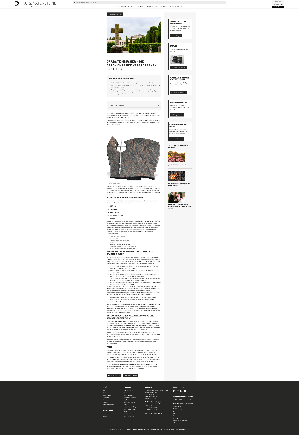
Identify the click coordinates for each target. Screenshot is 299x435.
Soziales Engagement (152, 6)
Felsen (125, 404)
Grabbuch (136, 188)
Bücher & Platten (128, 390)
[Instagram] (178, 391)
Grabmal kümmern (141, 310)
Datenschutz (106, 416)
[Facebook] (174, 391)
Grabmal (129, 115)
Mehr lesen (170, 166)
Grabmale (109, 120)
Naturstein (139, 201)
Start (118, 6)
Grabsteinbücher (111, 113)
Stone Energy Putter (129, 416)
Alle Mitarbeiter (177, 406)
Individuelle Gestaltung (130, 407)
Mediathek (105, 402)
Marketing (175, 418)
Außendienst (176, 423)
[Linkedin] (185, 391)
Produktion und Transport (180, 420)
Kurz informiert (164, 6)
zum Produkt (116, 183)
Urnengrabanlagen (129, 414)
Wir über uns (140, 6)
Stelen (125, 411)
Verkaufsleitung (177, 416)
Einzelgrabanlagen (129, 395)
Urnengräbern (147, 297)
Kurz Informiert (107, 400)
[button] (278, 1)
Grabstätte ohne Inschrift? (178, 164)
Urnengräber (139, 354)
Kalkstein (114, 215)
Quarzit (113, 218)
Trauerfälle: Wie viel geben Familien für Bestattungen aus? (179, 205)
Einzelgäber (130, 354)
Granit (112, 206)
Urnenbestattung (135, 357)
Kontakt (105, 407)
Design (175, 411)
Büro (174, 413)
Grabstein (151, 201)
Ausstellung (106, 397)
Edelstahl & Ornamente (130, 397)
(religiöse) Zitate (114, 238)
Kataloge (123, 6)
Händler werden (174, 6)
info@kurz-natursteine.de (155, 413)
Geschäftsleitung (177, 409)
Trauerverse (113, 242)
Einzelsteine (127, 393)
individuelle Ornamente (130, 246)
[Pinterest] (181, 391)
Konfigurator (106, 393)
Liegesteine (143, 257)
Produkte (130, 6)
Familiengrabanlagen (129, 402)
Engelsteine (127, 400)
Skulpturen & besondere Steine (132, 409)
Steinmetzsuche (107, 395)
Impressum (106, 414)
